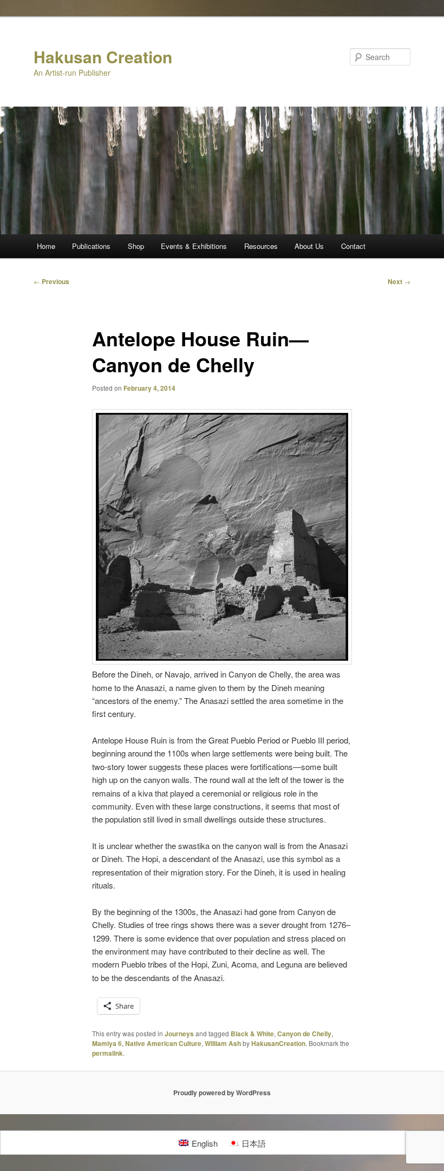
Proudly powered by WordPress (222, 1092)
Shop (136, 246)
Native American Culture (163, 1043)
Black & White (252, 1033)
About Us (309, 246)
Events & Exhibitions (194, 246)
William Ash (223, 1043)
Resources (261, 246)
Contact (353, 246)
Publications (91, 246)
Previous (51, 281)
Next (399, 281)
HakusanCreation (278, 1043)
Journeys (179, 1033)
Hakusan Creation (103, 56)
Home (46, 246)
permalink (107, 1053)
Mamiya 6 (107, 1043)
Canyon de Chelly (304, 1033)
